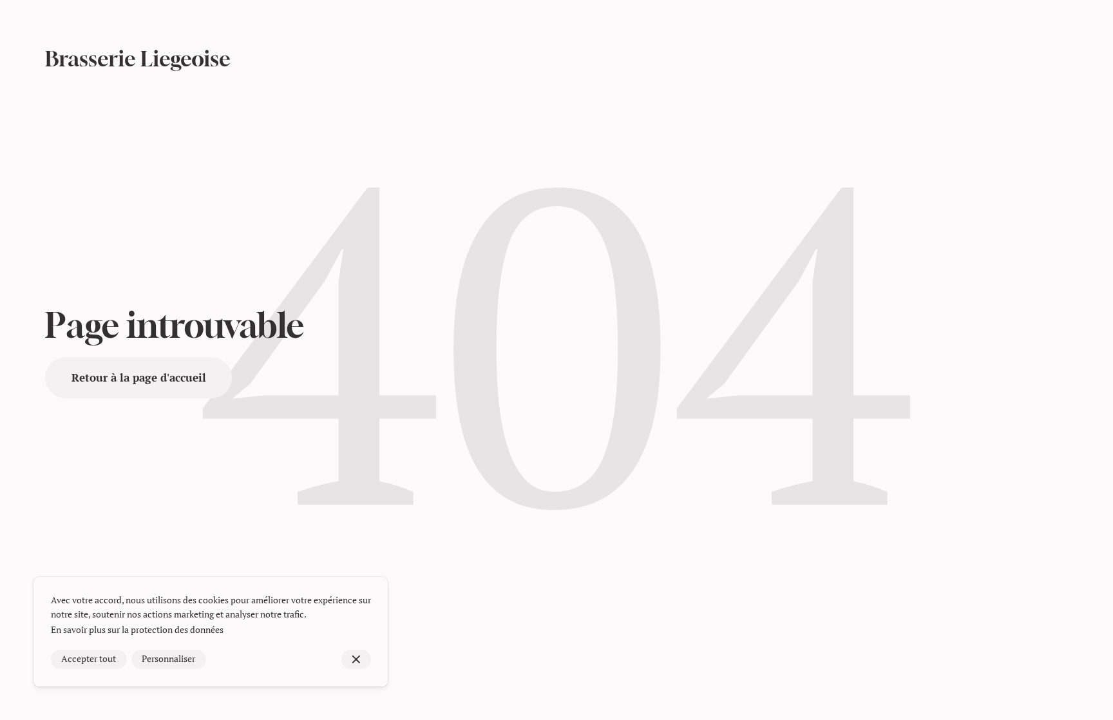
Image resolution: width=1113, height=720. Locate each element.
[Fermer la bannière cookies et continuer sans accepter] (356, 659)
